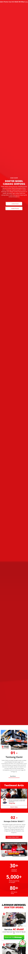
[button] (2, 798)
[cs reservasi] (22, 943)
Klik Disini (22, 2)
